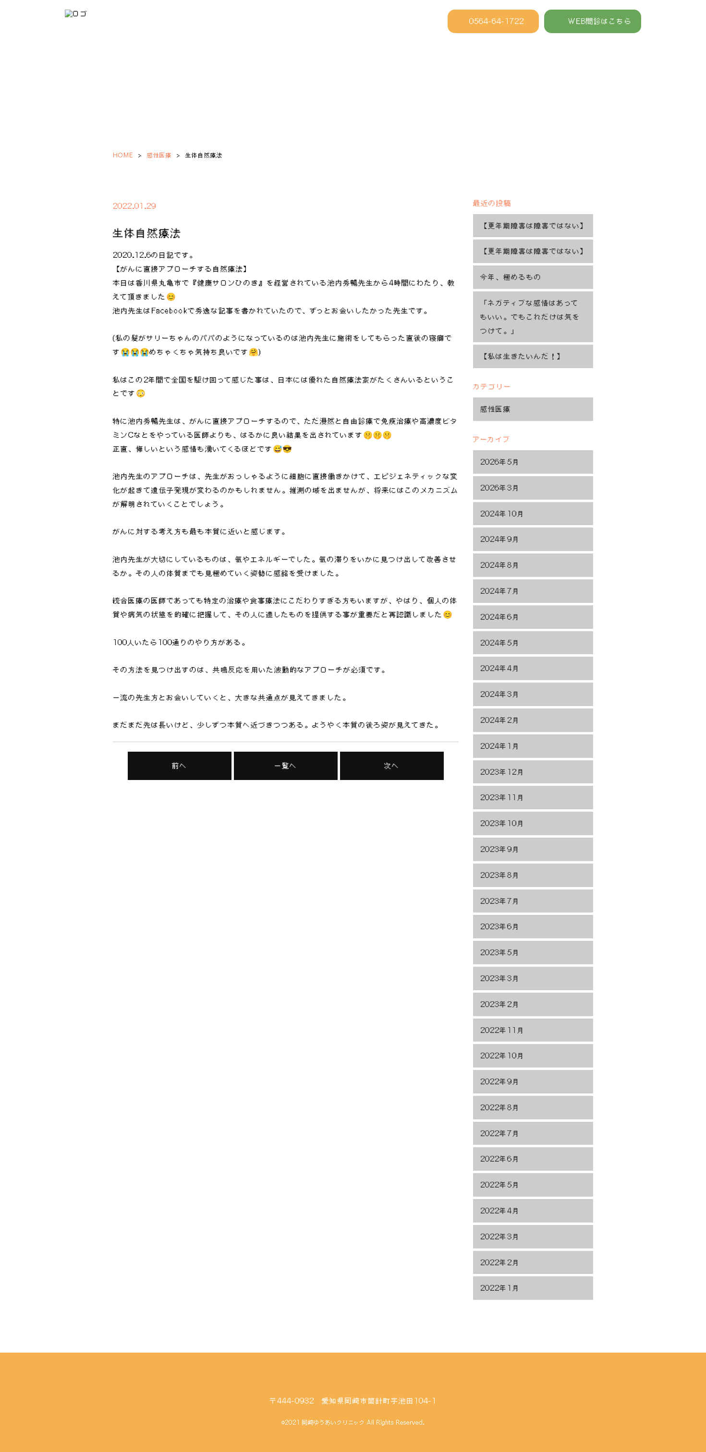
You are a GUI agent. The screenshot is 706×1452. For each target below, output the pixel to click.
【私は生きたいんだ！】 (522, 356)
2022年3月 (500, 1236)
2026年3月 (500, 488)
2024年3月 (500, 694)
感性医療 (159, 155)
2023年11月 (502, 797)
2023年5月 (500, 952)
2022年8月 (500, 1107)
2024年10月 (502, 513)
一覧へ (285, 765)
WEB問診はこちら (600, 21)
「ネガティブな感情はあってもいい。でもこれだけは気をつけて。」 (530, 317)
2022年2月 (500, 1262)
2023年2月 (500, 1004)
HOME (123, 155)
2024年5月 (500, 643)
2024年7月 (500, 591)
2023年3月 (500, 978)
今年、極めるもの (511, 277)
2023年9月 (500, 849)
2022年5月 (500, 1184)
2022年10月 (502, 1055)
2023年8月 (500, 875)
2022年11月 (502, 1030)
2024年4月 (500, 668)
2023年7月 (500, 901)
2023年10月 (502, 823)
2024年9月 (500, 539)
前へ (179, 765)
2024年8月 (500, 565)
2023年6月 (500, 926)
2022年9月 (500, 1081)
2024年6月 (500, 617)
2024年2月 (500, 720)
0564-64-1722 (496, 21)
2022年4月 (500, 1210)
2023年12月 (502, 772)
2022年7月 (500, 1133)
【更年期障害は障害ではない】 (534, 225)
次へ (392, 765)
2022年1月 (500, 1288)
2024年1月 (500, 746)
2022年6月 (500, 1159)
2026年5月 (500, 462)
